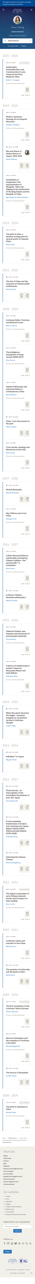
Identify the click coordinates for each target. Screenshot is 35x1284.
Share (23, 46)
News (4, 1163)
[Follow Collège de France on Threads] (12, 1243)
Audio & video (7, 1158)
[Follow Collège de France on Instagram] (8, 1243)
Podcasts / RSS (14, 46)
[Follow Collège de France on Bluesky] (15, 1243)
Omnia (7, 1199)
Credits (27, 1269)
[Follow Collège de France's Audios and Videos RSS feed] (30, 1243)
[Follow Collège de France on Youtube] (23, 1243)
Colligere (8, 1204)
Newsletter (6, 1166)
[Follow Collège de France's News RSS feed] (27, 1243)
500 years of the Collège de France (13, 1169)
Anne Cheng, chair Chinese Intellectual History (15, 1140)
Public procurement (9, 1179)
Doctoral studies (8, 1174)
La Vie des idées (10, 1212)
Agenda (5, 1156)
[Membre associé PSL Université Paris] (23, 1261)
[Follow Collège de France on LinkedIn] (19, 1243)
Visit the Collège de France (10, 1181)
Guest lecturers (13, 41)
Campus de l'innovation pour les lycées (16, 1214)
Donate (7, 1252)
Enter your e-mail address (12, 1226)
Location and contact (11, 1269)
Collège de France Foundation (13, 1206)
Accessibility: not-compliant (17, 1273)
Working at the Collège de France (12, 1176)
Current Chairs (23, 1138)
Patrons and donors (9, 1184)
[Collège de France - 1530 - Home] (17, 11)
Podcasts (6, 1161)
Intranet (8, 1196)
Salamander (9, 1201)
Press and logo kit (8, 1171)
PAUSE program (10, 1209)
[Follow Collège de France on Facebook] (4, 1243)
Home (4, 1138)
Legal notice (21, 1269)
